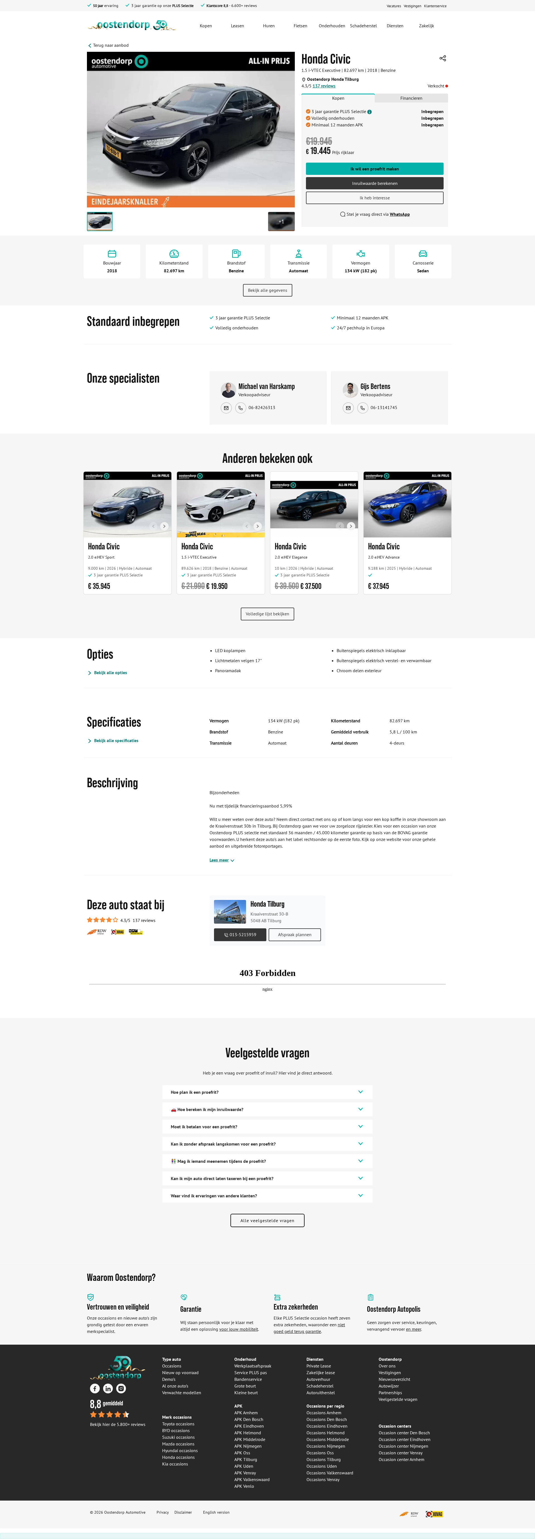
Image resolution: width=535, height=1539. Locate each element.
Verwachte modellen (181, 1392)
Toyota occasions (178, 1424)
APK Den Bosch (248, 1419)
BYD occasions (176, 1430)
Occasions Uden (322, 1466)
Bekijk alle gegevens (267, 290)
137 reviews (324, 86)
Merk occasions (177, 1417)
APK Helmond (247, 1432)
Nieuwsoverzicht (394, 1379)
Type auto (171, 1359)
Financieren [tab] (411, 98)
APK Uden (243, 1466)
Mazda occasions (178, 1444)
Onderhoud (245, 1359)
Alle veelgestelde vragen (267, 1220)
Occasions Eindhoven (327, 1426)
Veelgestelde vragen (398, 1399)
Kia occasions (175, 1464)
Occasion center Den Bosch (404, 1432)
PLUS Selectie (183, 5)
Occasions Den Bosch (327, 1419)
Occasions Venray (323, 1479)
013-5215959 (242, 934)
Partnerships (390, 1392)
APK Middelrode (249, 1439)
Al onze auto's (175, 1386)
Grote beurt (245, 1386)
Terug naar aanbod (111, 45)
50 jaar (98, 5)
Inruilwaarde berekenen (375, 183)
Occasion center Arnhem (401, 1459)
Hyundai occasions (180, 1450)
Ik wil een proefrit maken (375, 169)
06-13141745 (384, 407)
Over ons (387, 1366)
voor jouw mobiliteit (238, 1329)
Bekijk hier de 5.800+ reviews (117, 1424)
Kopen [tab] (338, 98)
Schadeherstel (320, 1386)
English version (216, 1512)
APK (238, 1406)
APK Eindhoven (249, 1426)
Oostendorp (390, 1359)
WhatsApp (400, 214)
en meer (413, 1329)
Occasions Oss (320, 1452)
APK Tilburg (245, 1459)
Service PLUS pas (250, 1372)
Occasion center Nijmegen (403, 1446)
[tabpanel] (375, 135)
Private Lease (319, 1366)
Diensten (315, 1359)
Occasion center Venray (400, 1452)
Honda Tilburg (267, 904)
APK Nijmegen (248, 1446)
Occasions (171, 1366)
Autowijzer (389, 1386)
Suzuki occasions (178, 1437)
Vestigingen (390, 1372)
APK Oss (242, 1452)
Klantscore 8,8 (217, 5)
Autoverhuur (318, 1379)
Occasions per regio (325, 1406)
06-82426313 (262, 407)
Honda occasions (178, 1457)
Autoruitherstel (321, 1392)
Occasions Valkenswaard (330, 1473)
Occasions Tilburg (324, 1459)
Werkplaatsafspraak (252, 1366)
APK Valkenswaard (252, 1479)
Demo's (169, 1379)
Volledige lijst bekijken (267, 613)
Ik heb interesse (375, 197)
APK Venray (245, 1473)
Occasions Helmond (326, 1432)
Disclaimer (183, 1512)
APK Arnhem (246, 1412)
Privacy (163, 1512)
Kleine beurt (246, 1392)
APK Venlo (244, 1486)
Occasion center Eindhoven (405, 1439)
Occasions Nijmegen (326, 1446)
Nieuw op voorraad (180, 1372)
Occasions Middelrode (328, 1439)
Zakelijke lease (321, 1372)
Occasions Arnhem (324, 1412)
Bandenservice (248, 1379)
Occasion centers (395, 1426)
